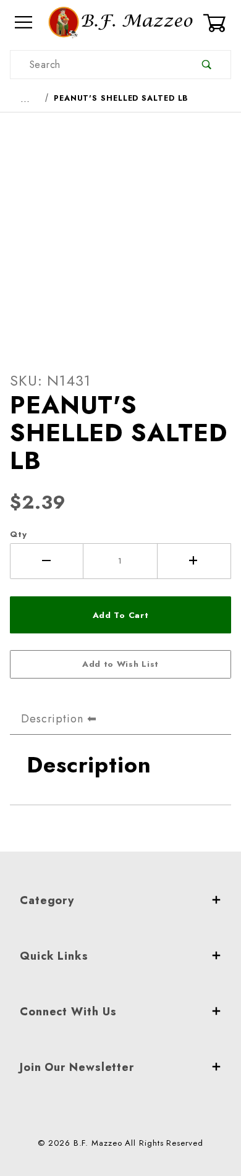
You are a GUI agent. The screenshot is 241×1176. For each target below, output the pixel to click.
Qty (18, 534)
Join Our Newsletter (77, 1067)
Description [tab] (52, 719)
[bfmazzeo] (120, 21)
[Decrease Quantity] (46, 561)
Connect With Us (68, 1012)
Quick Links (54, 956)
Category (47, 900)
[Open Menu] (24, 22)
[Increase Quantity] (194, 561)
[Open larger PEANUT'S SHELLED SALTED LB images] (120, 232)
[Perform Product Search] (206, 64)
